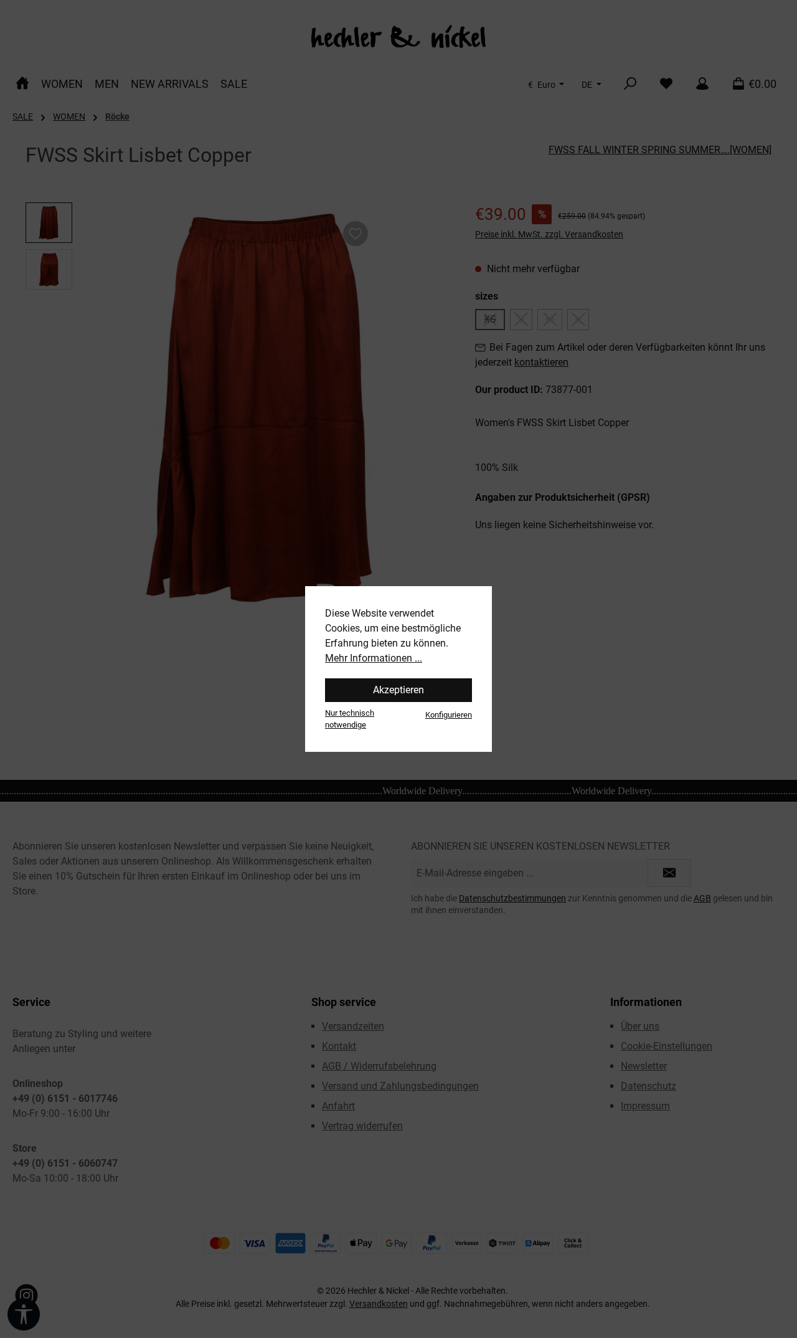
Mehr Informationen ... (373, 658)
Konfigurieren (448, 714)
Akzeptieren (398, 690)
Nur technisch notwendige (349, 718)
